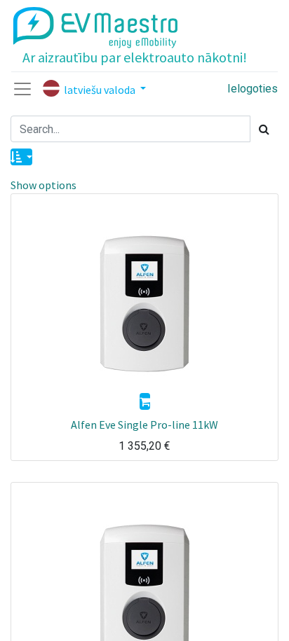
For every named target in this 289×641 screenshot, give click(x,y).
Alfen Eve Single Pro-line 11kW (144, 425)
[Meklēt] (264, 129)
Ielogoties (252, 88)
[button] (21, 157)
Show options (43, 185)
